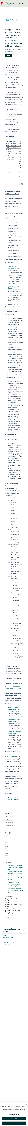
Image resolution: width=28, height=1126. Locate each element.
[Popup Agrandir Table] (22, 184)
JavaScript (5, 945)
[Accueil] (8, 3)
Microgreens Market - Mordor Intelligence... (7, 849)
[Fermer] (26, 1104)
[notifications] (22, 3)
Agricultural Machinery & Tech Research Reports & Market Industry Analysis (15, 884)
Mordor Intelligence (10, 51)
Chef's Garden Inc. (10, 822)
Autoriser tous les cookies (14, 1123)
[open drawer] (25, 3)
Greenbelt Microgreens (11, 825)
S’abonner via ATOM (8, 942)
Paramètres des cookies (14, 1114)
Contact (7, 917)
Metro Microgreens (10, 816)
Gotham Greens (9, 819)
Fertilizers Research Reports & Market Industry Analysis (15, 890)
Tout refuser (14, 1118)
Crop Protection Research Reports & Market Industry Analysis (15, 877)
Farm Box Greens (9, 828)
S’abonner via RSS (7, 940)
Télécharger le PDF (7, 937)
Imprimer (5, 935)
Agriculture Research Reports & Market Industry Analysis (15, 867)
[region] (14, 1114)
